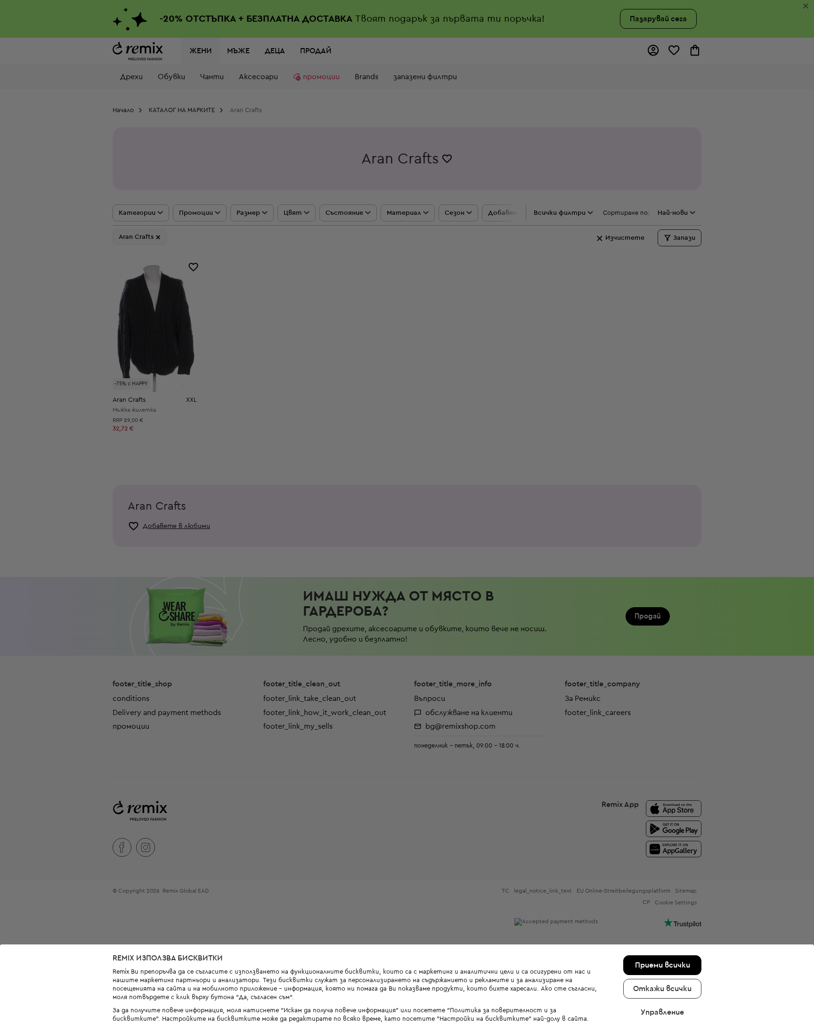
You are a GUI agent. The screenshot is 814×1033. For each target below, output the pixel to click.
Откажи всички (662, 988)
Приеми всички (662, 965)
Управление (662, 1012)
